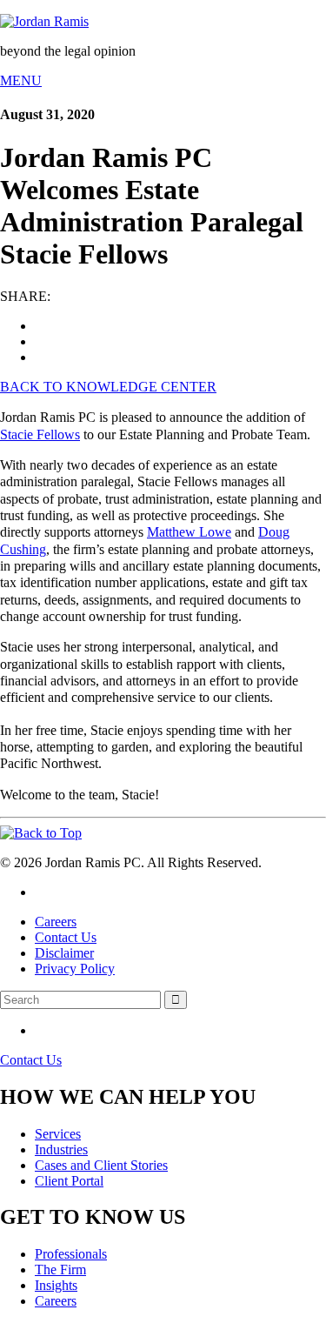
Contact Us (65, 937)
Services (58, 1133)
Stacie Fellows (40, 434)
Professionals (71, 1253)
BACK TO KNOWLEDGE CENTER (108, 386)
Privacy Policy (75, 968)
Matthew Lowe (189, 532)
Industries (61, 1149)
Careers (56, 921)
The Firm (60, 1269)
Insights (56, 1285)
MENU (21, 80)
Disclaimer (64, 952)
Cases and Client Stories (101, 1165)
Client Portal (69, 1180)
